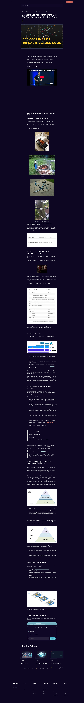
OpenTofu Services (36, 687)
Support (34, 693)
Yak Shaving (38, 260)
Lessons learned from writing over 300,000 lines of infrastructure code (39, 113)
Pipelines (24, 689)
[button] (31, 2)
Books (54, 691)
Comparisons (55, 695)
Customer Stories (56, 687)
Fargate (34, 367)
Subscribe (52, 638)
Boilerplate (45, 689)
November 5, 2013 (45, 439)
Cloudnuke (45, 691)
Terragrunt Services (36, 689)
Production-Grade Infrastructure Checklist (42, 569)
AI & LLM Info (66, 695)
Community (55, 693)
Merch (65, 689)
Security (65, 693)
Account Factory (25, 687)
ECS (30, 367)
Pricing (34, 691)
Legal (64, 691)
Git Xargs (44, 693)
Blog (54, 689)
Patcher (24, 691)
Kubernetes (52, 366)
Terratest (54, 478)
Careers (65, 687)
